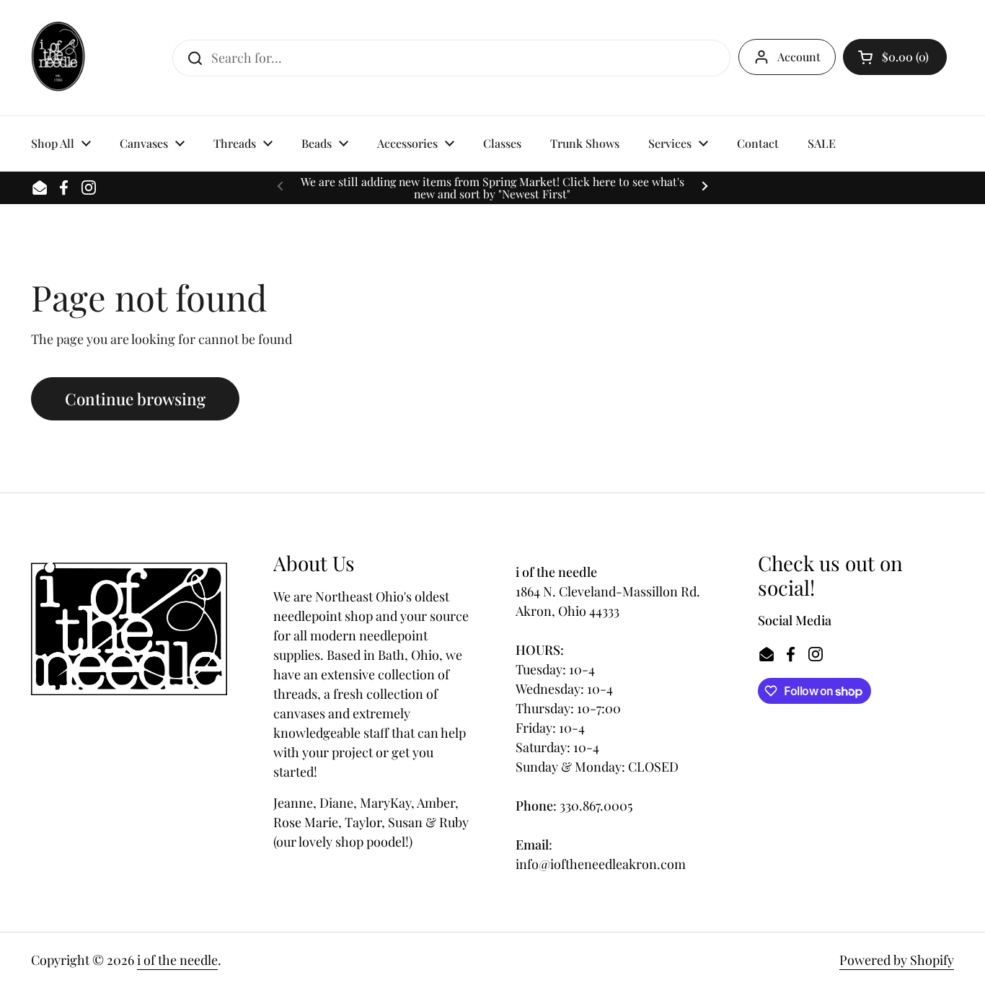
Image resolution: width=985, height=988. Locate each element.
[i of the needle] (58, 58)
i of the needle (177, 960)
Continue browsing (135, 399)
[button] (895, 57)
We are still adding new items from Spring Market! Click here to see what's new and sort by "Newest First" (492, 187)
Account (799, 56)
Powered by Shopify (896, 960)
